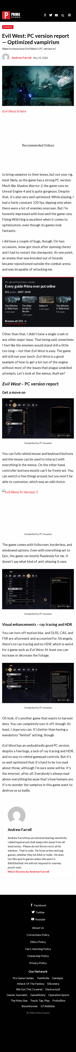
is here (14, 111)
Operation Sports (58, 994)
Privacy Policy (38, 963)
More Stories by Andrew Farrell (28, 871)
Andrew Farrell (21, 57)
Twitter (40, 912)
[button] (69, 15)
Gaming (7, 27)
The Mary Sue (19, 1000)
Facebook (39, 905)
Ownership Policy (38, 955)
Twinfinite (43, 978)
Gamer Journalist (17, 994)
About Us (38, 927)
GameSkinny (37, 994)
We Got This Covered (29, 989)
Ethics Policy (38, 941)
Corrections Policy (38, 934)
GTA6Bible (48, 1006)
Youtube (39, 919)
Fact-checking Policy (38, 948)
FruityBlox (58, 1000)
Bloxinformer (30, 1006)
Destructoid (52, 989)
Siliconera (53, 983)
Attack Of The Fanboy (30, 983)
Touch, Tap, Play (40, 1000)
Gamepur (57, 978)
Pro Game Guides (23, 978)
